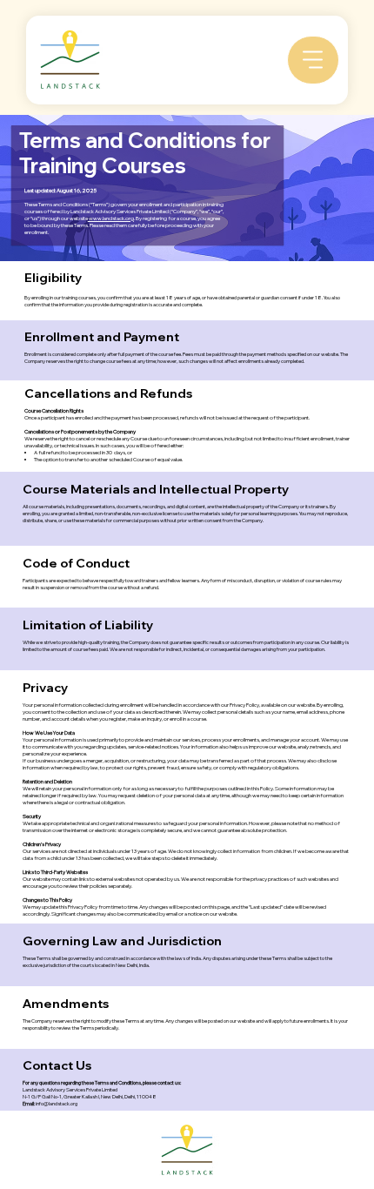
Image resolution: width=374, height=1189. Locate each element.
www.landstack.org (111, 218)
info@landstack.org (56, 1103)
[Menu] (313, 60)
